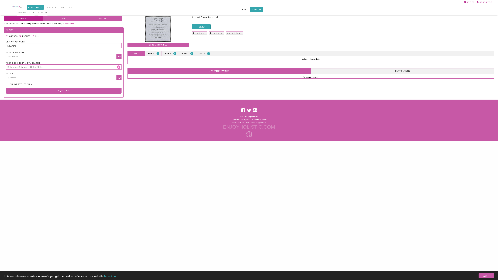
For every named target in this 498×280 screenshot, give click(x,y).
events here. (69, 23)
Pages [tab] (153, 53)
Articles (470, 2)
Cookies (250, 120)
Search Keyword (15, 42)
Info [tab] (136, 53)
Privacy (243, 120)
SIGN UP (256, 9)
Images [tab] (186, 53)
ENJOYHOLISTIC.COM (249, 127)
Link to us (235, 120)
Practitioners (250, 123)
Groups (13, 36)
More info (110, 276)
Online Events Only (21, 84)
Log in (242, 9)
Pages (234, 123)
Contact (264, 120)
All (37, 36)
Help (264, 123)
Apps (259, 123)
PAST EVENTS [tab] (402, 71)
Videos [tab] (203, 53)
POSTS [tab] (170, 53)
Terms (257, 120)
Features (241, 123)
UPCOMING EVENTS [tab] (219, 71)
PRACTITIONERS (26, 13)
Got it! (486, 276)
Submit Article (485, 2)
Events (26, 36)
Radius (9, 74)
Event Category (15, 52)
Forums (43, 13)
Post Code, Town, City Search (23, 63)
